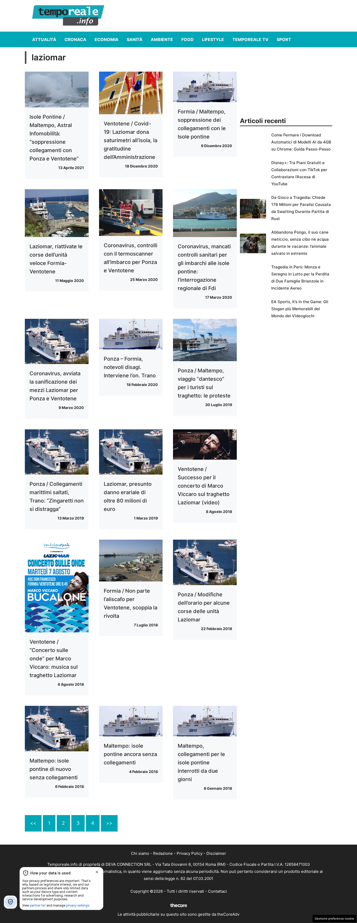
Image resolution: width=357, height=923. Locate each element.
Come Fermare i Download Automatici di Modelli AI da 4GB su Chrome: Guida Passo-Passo (301, 142)
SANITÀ (134, 39)
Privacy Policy (190, 853)
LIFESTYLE (213, 39)
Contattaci (217, 891)
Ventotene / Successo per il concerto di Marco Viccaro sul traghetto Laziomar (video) (203, 486)
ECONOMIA (106, 39)
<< (33, 823)
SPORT (284, 39)
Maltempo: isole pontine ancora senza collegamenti (130, 754)
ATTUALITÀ (44, 39)
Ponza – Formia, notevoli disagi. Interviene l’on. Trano (130, 367)
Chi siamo (140, 853)
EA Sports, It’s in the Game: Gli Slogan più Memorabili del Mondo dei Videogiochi (299, 308)
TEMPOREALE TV (250, 39)
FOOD (187, 39)
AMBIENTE (162, 39)
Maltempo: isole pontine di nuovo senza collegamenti (54, 769)
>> (109, 823)
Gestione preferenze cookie (334, 918)
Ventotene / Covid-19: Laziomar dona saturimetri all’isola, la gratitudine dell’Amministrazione (130, 140)
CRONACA (75, 39)
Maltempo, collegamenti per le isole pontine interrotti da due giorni (201, 762)
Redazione (163, 853)
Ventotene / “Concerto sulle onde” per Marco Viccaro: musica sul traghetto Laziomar (54, 658)
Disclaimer (216, 853)
